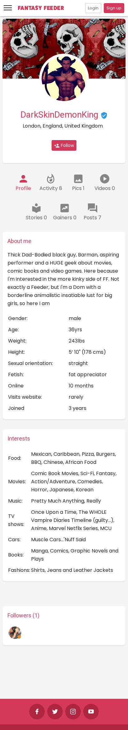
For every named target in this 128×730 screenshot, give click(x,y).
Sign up (114, 8)
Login (93, 8)
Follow (67, 145)
